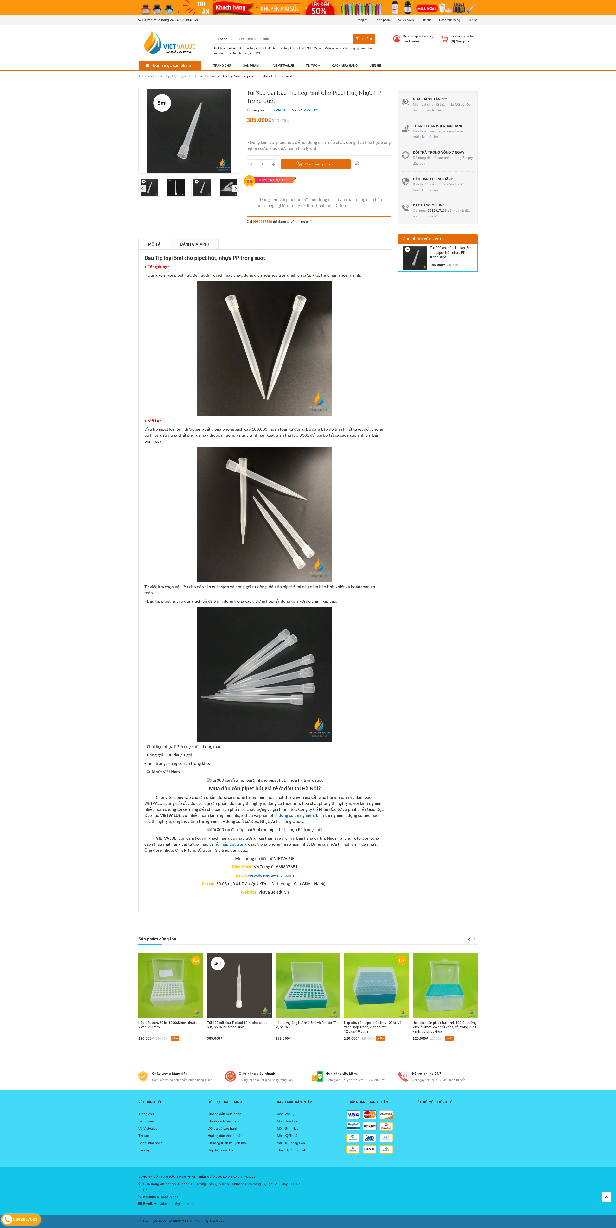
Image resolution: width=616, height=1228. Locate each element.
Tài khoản (411, 41)
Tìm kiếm (364, 39)
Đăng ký (427, 36)
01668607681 (167, 1197)
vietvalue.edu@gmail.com (173, 1204)
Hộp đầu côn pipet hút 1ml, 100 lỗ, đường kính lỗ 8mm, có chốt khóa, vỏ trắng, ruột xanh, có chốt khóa (445, 1027)
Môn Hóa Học (287, 1121)
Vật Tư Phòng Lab (291, 1143)
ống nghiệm (358, 48)
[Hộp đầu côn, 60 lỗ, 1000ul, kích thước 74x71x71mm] (170, 985)
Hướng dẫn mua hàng (224, 1114)
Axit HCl (254, 53)
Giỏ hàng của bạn (463, 36)
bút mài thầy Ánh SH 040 (289, 48)
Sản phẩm (384, 20)
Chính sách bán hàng (224, 1121)
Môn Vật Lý (285, 1114)
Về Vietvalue (406, 20)
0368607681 (190, 20)
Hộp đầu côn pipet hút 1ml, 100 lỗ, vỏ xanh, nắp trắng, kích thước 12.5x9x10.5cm (372, 1027)
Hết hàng (422, 1046)
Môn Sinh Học (287, 1128)
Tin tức (427, 20)
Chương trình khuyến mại (227, 1143)
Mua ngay (148, 1046)
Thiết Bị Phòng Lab (291, 1150)
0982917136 (262, 222)
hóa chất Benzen (237, 53)
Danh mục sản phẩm (172, 66)
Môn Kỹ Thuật (287, 1136)
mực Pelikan (326, 48)
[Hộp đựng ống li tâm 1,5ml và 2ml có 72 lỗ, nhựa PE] (308, 985)
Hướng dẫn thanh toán (225, 1136)
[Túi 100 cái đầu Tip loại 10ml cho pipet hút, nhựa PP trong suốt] (239, 985)
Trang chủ (362, 20)
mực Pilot (342, 48)
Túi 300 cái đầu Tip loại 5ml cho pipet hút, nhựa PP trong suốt (451, 252)
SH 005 (312, 48)
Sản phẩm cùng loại (157, 938)
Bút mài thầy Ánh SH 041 (255, 48)
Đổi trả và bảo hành (223, 1128)
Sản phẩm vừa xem (422, 238)
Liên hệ (473, 20)
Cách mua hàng (449, 20)
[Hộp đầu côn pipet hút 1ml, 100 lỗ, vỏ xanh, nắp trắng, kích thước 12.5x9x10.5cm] (376, 985)
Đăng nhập (410, 36)
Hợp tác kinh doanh (222, 1150)
